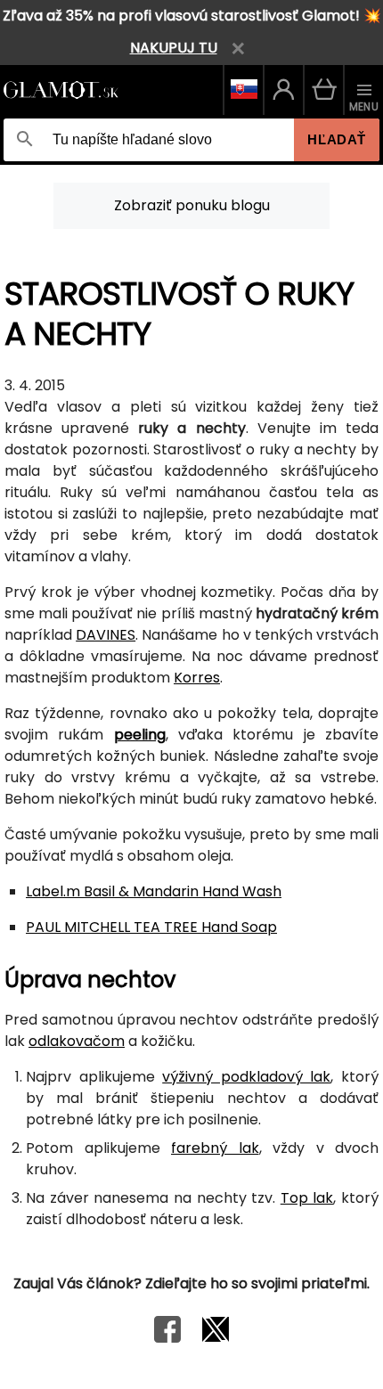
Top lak (307, 1198)
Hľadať (336, 139)
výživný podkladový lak (246, 1076)
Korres (197, 677)
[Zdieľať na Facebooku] (167, 1338)
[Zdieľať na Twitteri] (215, 1338)
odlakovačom (77, 1041)
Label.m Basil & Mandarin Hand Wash (153, 891)
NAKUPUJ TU (173, 47)
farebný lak (215, 1148)
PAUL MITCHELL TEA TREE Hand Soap (151, 927)
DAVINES (105, 635)
